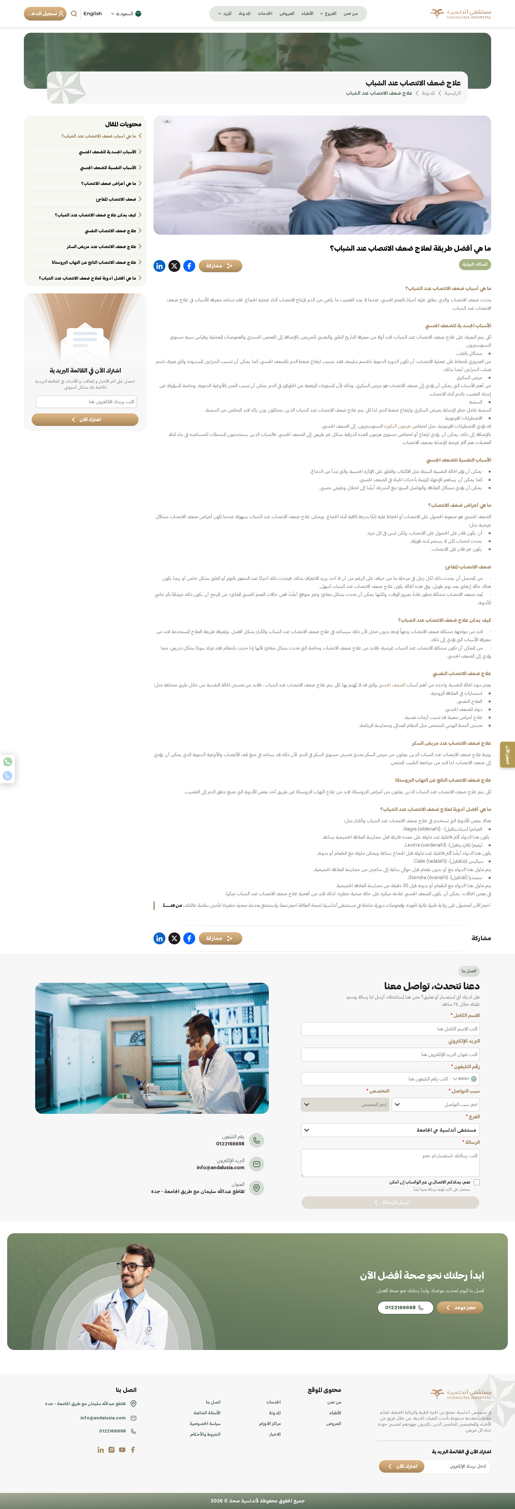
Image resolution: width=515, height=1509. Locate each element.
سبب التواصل (464, 1091)
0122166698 (230, 1144)
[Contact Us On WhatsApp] (7, 761)
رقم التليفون (465, 1066)
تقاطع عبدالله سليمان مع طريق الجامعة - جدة (197, 1191)
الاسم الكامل (465, 1015)
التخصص (377, 1091)
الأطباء (308, 14)
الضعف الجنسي (392, 685)
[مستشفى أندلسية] (460, 14)
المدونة (245, 14)
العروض (287, 14)
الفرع (473, 1116)
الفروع (330, 14)
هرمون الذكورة (397, 426)
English (92, 13)
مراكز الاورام (270, 1424)
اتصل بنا (213, 1402)
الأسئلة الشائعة (207, 1413)
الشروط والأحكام (205, 1434)
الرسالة (471, 1142)
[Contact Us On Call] (7, 776)
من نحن (351, 14)
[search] (75, 14)
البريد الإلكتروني (464, 1041)
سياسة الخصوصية (205, 1424)
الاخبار (275, 1434)
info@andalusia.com (220, 1167)
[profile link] (132, 1449)
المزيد (227, 14)
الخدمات (265, 14)
